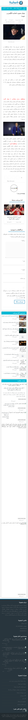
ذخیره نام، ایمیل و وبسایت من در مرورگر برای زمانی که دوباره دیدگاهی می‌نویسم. (14, 292)
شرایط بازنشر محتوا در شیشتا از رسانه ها (17, 689)
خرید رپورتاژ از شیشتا (21, 692)
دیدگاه (23, 240)
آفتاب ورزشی (23, 695)
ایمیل (23, 269)
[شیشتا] (16, 3)
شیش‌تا (24, 678)
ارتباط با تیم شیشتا (22, 684)
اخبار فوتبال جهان (8, 21)
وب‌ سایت (22, 278)
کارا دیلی (24, 698)
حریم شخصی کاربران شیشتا (20, 686)
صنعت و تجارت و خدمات (22, 399)
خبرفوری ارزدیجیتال (22, 701)
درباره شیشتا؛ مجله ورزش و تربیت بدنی (17, 681)
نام (24, 261)
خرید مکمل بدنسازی (21, 704)
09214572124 (23, 628)
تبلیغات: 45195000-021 (21, 626)
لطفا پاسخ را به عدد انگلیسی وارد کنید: (16, 295)
